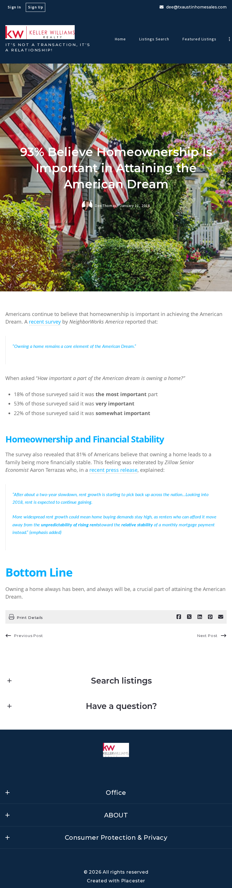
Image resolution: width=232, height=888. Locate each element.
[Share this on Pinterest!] (210, 616)
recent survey (45, 321)
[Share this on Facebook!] (178, 616)
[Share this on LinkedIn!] (199, 616)
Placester (133, 880)
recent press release (113, 469)
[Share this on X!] (189, 616)
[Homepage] (40, 32)
